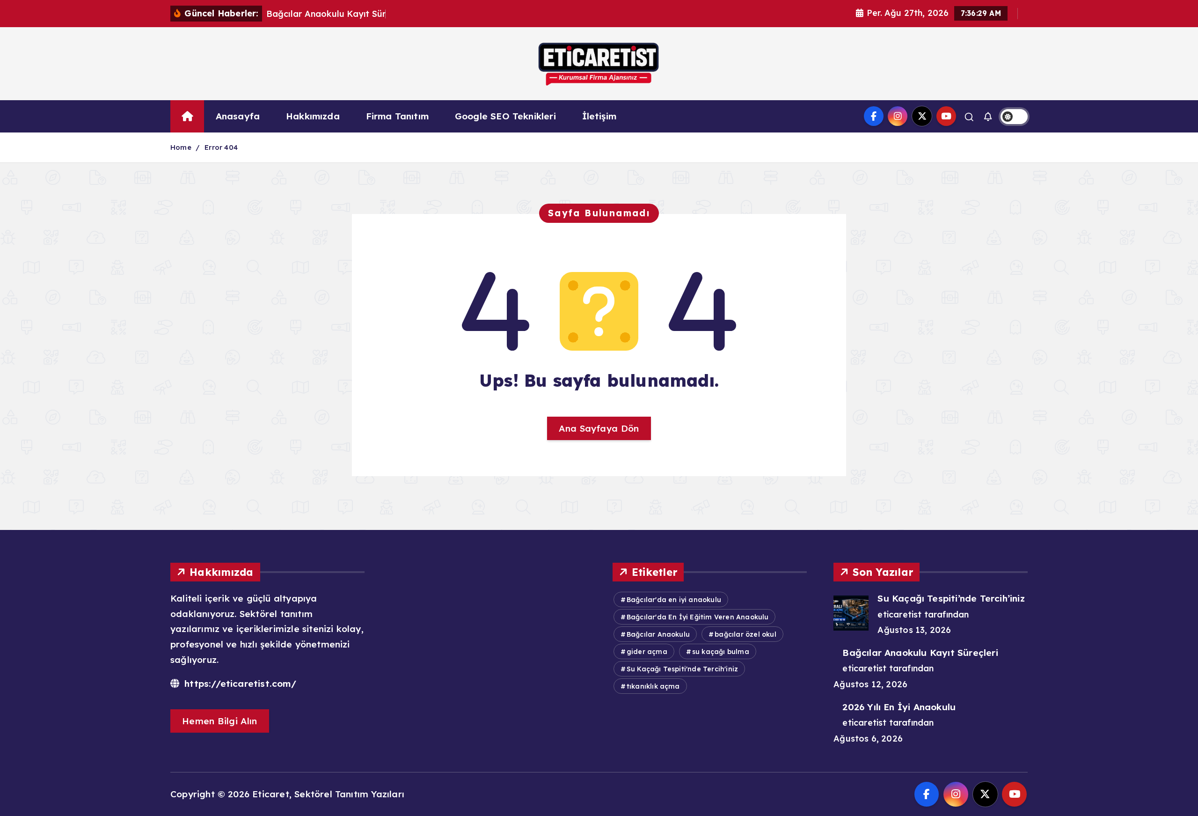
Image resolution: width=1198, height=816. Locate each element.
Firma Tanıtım (397, 116)
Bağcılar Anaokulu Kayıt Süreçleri (920, 652)
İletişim (599, 116)
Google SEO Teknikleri (505, 116)
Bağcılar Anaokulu (658, 634)
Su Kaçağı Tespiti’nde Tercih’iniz (950, 598)
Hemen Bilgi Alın (219, 721)
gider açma (647, 651)
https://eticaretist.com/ (239, 683)
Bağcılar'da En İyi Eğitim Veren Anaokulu (698, 617)
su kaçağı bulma (720, 651)
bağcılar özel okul (745, 634)
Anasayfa (238, 116)
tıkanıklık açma (653, 686)
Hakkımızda (313, 116)
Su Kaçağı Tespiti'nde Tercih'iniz (682, 669)
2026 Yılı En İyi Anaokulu (899, 707)
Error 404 (221, 147)
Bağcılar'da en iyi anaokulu (674, 599)
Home (180, 147)
